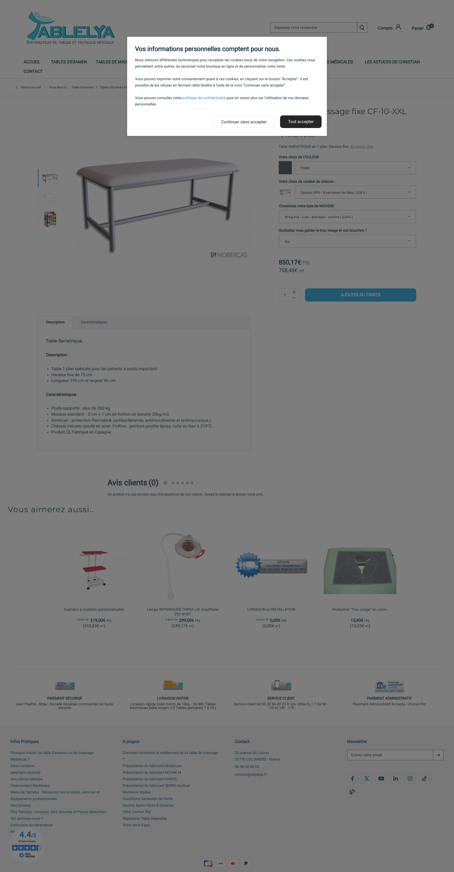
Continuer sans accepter (244, 121)
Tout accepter (301, 121)
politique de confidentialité (204, 98)
